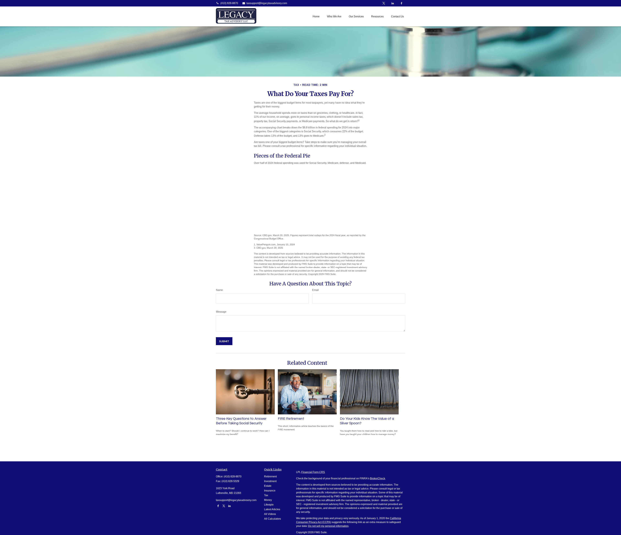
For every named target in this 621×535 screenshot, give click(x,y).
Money (268, 500)
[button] (316, 16)
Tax (266, 495)
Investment (270, 481)
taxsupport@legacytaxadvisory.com (266, 3)
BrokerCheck (377, 478)
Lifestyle (269, 504)
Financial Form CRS (313, 472)
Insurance (269, 490)
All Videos (270, 514)
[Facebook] (401, 3)
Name (219, 290)
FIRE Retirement (291, 419)
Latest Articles (272, 509)
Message (221, 311)
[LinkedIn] (392, 3)
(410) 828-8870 (229, 3)
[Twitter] (383, 3)
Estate (267, 485)
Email (315, 290)
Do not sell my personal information (328, 526)
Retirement (270, 476)
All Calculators (272, 518)
